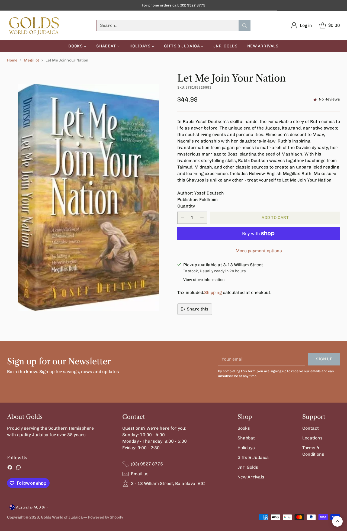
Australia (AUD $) (30, 507)
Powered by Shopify (105, 517)
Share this (197, 309)
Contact (310, 428)
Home (12, 60)
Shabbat (246, 438)
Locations (312, 438)
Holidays (246, 447)
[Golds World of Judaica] (34, 25)
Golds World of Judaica (62, 517)
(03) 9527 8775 (147, 464)
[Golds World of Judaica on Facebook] (10, 468)
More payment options (259, 250)
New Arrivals (250, 477)
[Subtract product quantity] (182, 218)
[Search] (244, 25)
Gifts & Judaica (253, 457)
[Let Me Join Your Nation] (88, 197)
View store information (203, 279)
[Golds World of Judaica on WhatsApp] (18, 468)
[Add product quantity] (202, 218)
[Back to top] (337, 521)
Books (243, 428)
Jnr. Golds (247, 467)
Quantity (186, 206)
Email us (140, 473)
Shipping (213, 292)
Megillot (31, 60)
